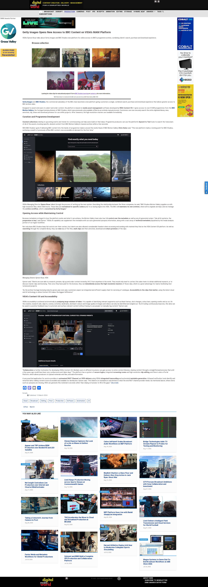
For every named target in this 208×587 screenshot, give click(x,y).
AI (89, 401)
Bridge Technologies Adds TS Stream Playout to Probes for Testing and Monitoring (155, 444)
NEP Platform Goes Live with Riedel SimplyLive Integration (118, 513)
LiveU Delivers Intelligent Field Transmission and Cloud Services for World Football (156, 523)
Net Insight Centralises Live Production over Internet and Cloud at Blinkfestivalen (37, 485)
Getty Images (27, 102)
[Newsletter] (8, 53)
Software (70, 401)
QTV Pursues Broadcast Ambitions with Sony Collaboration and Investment (157, 484)
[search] (163, 11)
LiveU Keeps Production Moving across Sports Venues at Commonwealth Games (77, 482)
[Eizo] (185, 67)
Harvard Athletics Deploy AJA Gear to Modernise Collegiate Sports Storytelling (118, 547)
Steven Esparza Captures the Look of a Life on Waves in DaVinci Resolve (78, 443)
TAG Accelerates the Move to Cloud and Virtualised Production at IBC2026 (79, 519)
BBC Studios (40, 102)
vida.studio (115, 383)
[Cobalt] (185, 34)
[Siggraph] (185, 101)
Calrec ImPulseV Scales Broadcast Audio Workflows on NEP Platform (118, 443)
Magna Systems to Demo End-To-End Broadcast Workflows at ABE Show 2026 (157, 562)
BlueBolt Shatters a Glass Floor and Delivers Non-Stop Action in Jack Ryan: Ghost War (118, 475)
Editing (43, 401)
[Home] (41, 11)
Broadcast (34, 401)
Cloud (25, 401)
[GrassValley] (8, 33)
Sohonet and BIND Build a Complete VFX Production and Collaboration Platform (78, 558)
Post (51, 401)
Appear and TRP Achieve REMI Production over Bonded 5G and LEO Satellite (39, 447)
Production (60, 401)
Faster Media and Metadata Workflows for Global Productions (39, 556)
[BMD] (48, 23)
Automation (81, 401)
